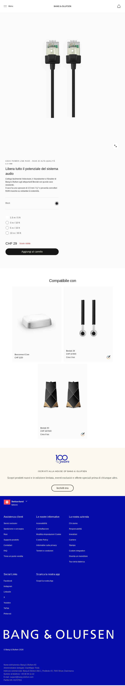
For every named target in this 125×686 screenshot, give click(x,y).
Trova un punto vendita (13, 556)
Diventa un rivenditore (78, 556)
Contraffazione (42, 529)
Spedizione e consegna (13, 529)
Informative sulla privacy (46, 545)
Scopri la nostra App (44, 581)
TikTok (6, 608)
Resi (5, 534)
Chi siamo (73, 523)
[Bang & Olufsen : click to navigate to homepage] (62, 6)
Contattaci (8, 545)
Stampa (72, 545)
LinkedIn (7, 592)
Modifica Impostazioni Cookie (48, 534)
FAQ (5, 551)
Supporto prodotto (11, 540)
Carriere (72, 540)
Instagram (8, 586)
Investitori (73, 534)
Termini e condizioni (44, 551)
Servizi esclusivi (10, 523)
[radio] (57, 203)
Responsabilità (75, 529)
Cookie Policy (42, 540)
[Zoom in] (62, 79)
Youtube (7, 603)
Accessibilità (41, 523)
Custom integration (77, 551)
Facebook (8, 581)
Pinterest (7, 614)
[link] (32, 251)
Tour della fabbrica (77, 562)
